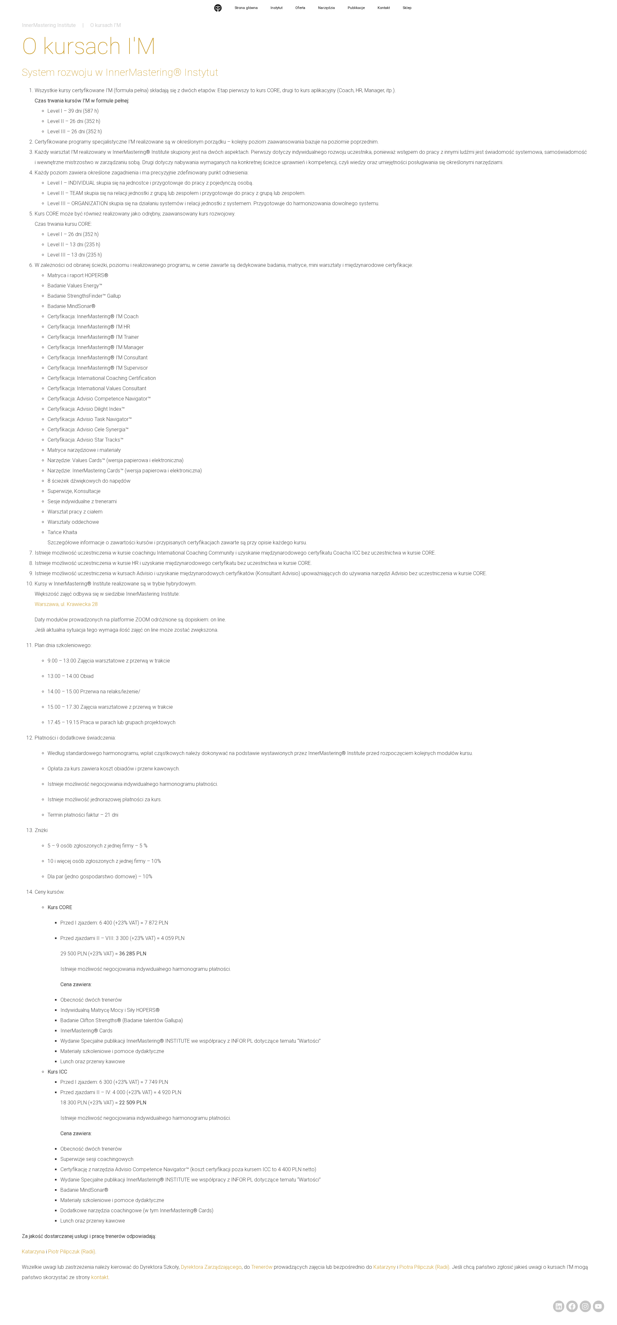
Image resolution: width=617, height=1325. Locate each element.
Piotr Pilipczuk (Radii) (71, 1252)
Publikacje (356, 8)
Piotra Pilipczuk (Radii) (424, 1267)
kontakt (99, 1277)
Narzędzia (326, 8)
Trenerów (262, 1267)
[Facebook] (571, 1306)
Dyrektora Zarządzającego (211, 1267)
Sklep (407, 8)
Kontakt (384, 8)
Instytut (276, 8)
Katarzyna (33, 1252)
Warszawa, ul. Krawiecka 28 (66, 604)
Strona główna (246, 8)
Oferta (300, 8)
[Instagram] (585, 1306)
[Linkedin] (558, 1306)
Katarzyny (384, 1267)
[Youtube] (598, 1306)
